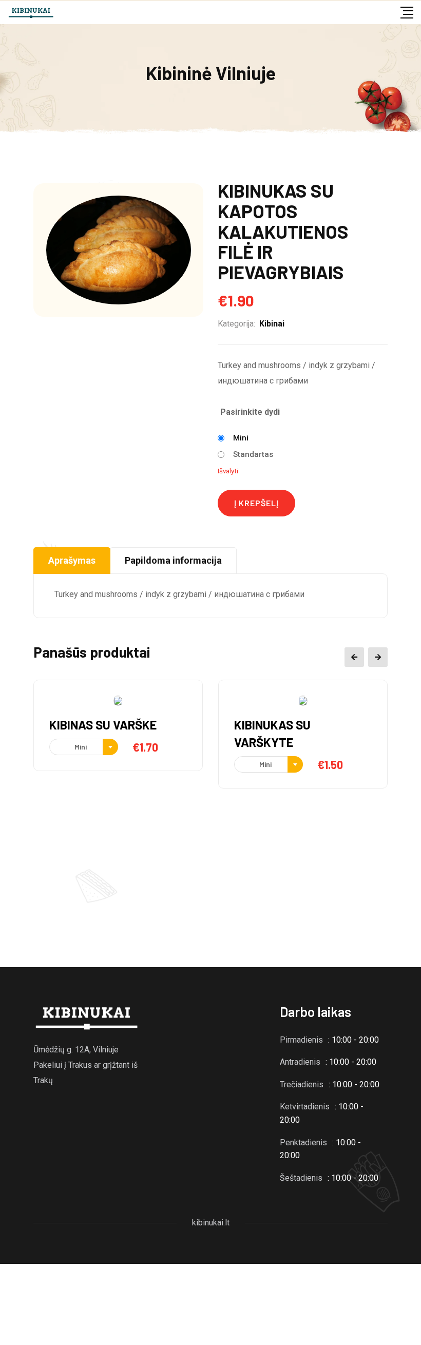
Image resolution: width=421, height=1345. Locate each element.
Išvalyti (228, 471)
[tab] (71, 560)
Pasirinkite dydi (250, 412)
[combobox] (83, 747)
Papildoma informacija (173, 560)
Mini (240, 438)
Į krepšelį (256, 503)
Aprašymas (71, 560)
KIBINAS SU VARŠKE (103, 724)
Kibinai (271, 324)
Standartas (253, 454)
